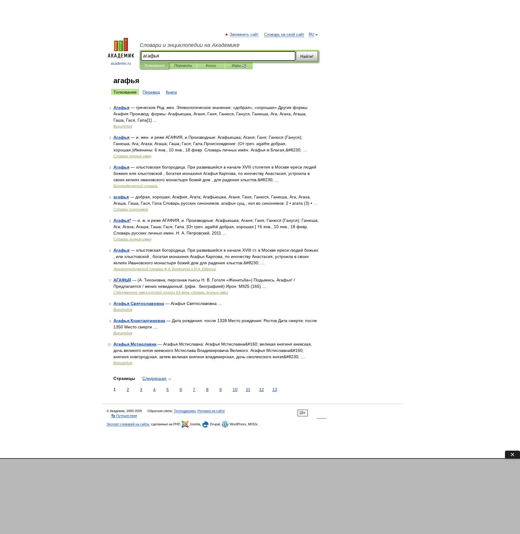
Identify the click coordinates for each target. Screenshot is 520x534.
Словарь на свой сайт (284, 35)
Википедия (122, 126)
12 (261, 389)
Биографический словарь (135, 186)
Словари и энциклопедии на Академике (190, 45)
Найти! (307, 56)
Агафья (121, 107)
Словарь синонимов (130, 209)
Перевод (151, 92)
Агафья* (122, 220)
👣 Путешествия (124, 416)
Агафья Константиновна (139, 320)
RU (311, 35)
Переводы (183, 66)
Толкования (154, 66)
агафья (121, 196)
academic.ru (121, 63)
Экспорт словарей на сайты (128, 424)
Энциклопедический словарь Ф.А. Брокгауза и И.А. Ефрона (164, 269)
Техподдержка (185, 411)
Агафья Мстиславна (134, 344)
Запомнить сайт (244, 35)
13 (274, 389)
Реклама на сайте (211, 411)
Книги (211, 66)
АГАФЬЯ (122, 280)
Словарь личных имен (132, 156)
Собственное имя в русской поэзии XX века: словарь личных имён (170, 292)
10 (235, 389)
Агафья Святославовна (138, 303)
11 (248, 389)
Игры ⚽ (239, 66)
